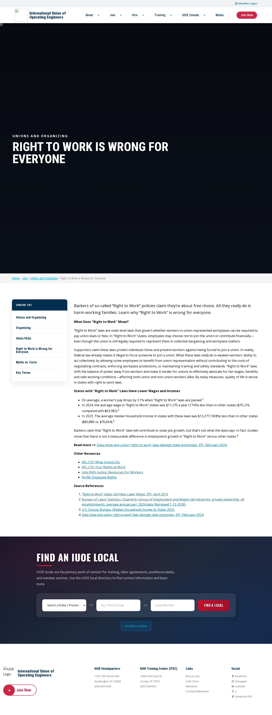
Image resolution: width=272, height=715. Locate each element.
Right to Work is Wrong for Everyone (34, 350)
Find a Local (213, 605)
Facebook (241, 676)
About (89, 15)
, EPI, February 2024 (143, 515)
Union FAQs (23, 338)
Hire (135, 15)
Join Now (247, 15)
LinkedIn (240, 686)
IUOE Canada (190, 15)
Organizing (23, 327)
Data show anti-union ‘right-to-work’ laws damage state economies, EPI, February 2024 (162, 445)
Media (220, 15)
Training (159, 15)
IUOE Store (192, 681)
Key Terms (23, 372)
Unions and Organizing (44, 278)
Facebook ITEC (243, 696)
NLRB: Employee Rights (99, 477)
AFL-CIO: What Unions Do (101, 462)
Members (191, 686)
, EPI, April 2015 (125, 494)
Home (15, 278)
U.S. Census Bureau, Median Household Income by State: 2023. (128, 509)
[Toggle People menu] (98, 15)
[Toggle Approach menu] (143, 15)
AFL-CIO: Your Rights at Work (103, 467)
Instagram (241, 681)
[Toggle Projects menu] (120, 15)
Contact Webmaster (197, 691)
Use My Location (136, 626)
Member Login (247, 3)
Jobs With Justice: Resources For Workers (112, 472)
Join (112, 15)
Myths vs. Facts (26, 362)
